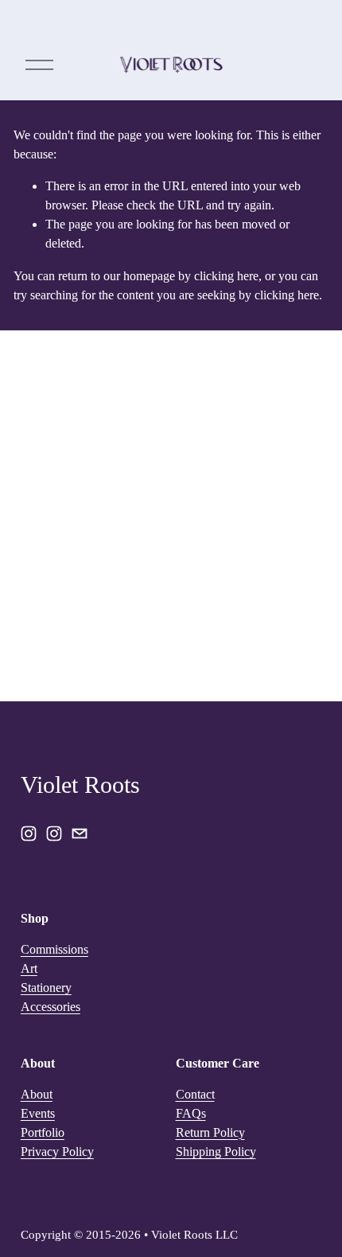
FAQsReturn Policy (210, 1123)
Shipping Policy (216, 1151)
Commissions (54, 949)
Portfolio (42, 1132)
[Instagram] (29, 833)
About (36, 1094)
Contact (195, 1094)
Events (38, 1113)
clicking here (226, 276)
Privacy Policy (57, 1151)
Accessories (50, 1006)
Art (29, 968)
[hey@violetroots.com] (79, 833)
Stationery (46, 987)
